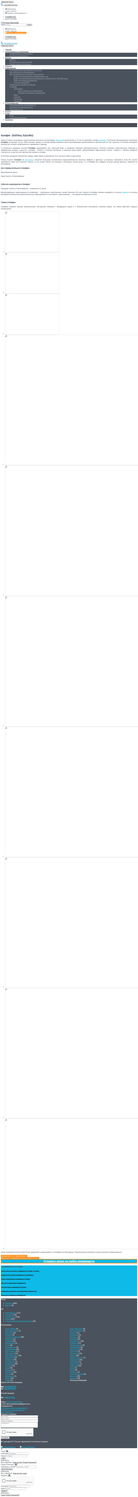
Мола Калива (10, 1347)
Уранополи (9, 1376)
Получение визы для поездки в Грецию (25, 70)
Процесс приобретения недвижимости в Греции (15, 1279)
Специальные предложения (20, 62)
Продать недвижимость (16, 13)
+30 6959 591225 (10, 5)
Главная (8, 50)
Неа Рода (73, 1351)
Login (25, 1473)
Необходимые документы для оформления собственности (19, 1291)
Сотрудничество (11, 103)
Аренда (8, 58)
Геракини (73, 1335)
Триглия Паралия (76, 1374)
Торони (8, 1374)
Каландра (9, 1339)
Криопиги (74, 1343)
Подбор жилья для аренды (20, 64)
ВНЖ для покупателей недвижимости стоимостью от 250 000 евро (41, 78)
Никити (125, 192)
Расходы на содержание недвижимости (13, 1295)
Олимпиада (9, 1358)
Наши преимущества (17, 118)
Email (3, 1488)
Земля (7, 1319)
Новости (8, 66)
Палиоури (9, 1360)
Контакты (9, 120)
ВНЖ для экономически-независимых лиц (31, 76)
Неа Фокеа (74, 1353)
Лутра (7, 1345)
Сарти (72, 1368)
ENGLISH (12, 17)
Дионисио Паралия (12, 1337)
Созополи (9, 1372)
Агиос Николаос (76, 1329)
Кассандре (29, 160)
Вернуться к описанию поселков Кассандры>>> (20, 1258)
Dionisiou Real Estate (14, 1402)
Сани (7, 1368)
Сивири (8, 1370)
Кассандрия (10, 1343)
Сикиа (72, 1370)
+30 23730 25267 (10, 1389)
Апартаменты (10, 1313)
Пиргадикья (10, 1362)
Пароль (4, 1456)
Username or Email (8, 1467)
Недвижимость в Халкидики (16, 52)
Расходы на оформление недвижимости (13, 1283)
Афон (16, 95)
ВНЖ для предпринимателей (25, 81)
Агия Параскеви (11, 1331)
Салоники (18, 101)
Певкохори (74, 1360)
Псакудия (74, 1366)
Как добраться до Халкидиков (21, 72)
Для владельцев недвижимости (22, 105)
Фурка (7, 1378)
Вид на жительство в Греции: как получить (26, 74)
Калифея (8, 1341)
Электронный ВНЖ (21, 83)
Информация (10, 68)
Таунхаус (8, 1315)
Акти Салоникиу (76, 1331)
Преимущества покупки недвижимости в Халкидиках (17, 1275)
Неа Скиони (10, 1353)
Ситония (17, 97)
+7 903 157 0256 (9, 1398)
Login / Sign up (11, 11)
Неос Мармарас (11, 1356)
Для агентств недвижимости (21, 107)
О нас (7, 114)
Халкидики (18, 89)
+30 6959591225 (10, 1387)
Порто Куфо (74, 1364)
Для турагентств (16, 109)
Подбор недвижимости (18, 56)
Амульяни (9, 1333)
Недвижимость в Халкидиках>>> (14, 1256)
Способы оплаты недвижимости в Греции (13, 1287)
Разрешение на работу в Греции (22, 85)
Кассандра (18, 99)
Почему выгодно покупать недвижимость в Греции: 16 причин (20, 1271)
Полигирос (74, 1362)
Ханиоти (73, 1378)
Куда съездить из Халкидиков (30, 91)
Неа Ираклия (75, 1347)
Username (5, 1454)
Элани (7, 1380)
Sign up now (17, 1462)
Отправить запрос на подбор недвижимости (69, 1261)
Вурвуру (8, 1335)
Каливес (73, 1339)
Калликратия (75, 1341)
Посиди (8, 1366)
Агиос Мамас (10, 1329)
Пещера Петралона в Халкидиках (31, 93)
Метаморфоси (75, 1345)
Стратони (73, 1372)
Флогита (73, 1376)
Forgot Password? (30, 1462)
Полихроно (9, 1364)
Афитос (73, 1333)
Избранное (11, 9)
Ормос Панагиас (76, 1358)
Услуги (8, 111)
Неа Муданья (10, 1349)
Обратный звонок (7, 2)
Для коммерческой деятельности (18, 1321)
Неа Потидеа (10, 1351)
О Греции (13, 87)
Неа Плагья (74, 1349)
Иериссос (74, 1337)
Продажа (9, 1303)
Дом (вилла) (10, 1317)
